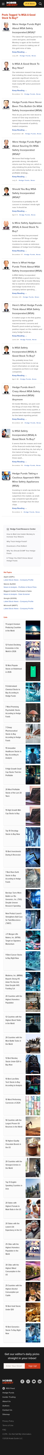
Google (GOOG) (10, 598)
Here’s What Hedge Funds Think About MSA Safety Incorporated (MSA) (27, 309)
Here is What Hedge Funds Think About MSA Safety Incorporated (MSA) (27, 267)
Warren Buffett (10, 584)
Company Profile (26, 580)
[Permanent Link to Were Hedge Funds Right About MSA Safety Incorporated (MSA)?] (6, 26)
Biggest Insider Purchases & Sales (18, 591)
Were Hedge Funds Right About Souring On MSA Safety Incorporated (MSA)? (26, 148)
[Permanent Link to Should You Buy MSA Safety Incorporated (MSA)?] (6, 191)
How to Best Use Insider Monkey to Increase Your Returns (21, 535)
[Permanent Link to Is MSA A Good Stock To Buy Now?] (6, 66)
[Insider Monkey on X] (29, 1381)
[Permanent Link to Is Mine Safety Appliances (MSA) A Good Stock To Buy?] (6, 225)
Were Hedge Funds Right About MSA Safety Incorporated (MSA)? (26, 28)
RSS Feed (10, 1388)
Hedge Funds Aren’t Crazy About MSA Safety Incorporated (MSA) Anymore (26, 393)
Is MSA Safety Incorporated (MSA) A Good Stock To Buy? (24, 352)
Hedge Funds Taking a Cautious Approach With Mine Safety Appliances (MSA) (26, 480)
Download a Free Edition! (17, 546)
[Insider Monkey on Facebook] (23, 1381)
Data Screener (24, 594)
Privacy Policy (8, 1421)
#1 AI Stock (30, 3)
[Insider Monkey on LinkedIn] (40, 1381)
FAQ (4, 1429)
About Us (6, 1401)
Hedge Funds (25, 56)
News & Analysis (10, 587)
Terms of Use (7, 1425)
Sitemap (6, 1414)
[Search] (40, 4)
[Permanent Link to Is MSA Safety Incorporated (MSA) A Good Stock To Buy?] (6, 350)
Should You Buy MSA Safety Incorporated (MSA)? (24, 193)
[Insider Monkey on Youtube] (35, 1381)
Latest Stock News (11, 580)
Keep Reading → (19, 52)
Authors (5, 1405)
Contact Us (7, 1410)
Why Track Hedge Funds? (17, 541)
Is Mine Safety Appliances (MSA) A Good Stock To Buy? (26, 227)
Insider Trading (9, 1397)
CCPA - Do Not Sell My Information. (17, 1434)
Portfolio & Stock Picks (27, 587)
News (34, 56)
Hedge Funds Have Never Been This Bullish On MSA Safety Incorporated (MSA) (27, 106)
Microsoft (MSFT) (11, 605)
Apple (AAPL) (9, 576)
